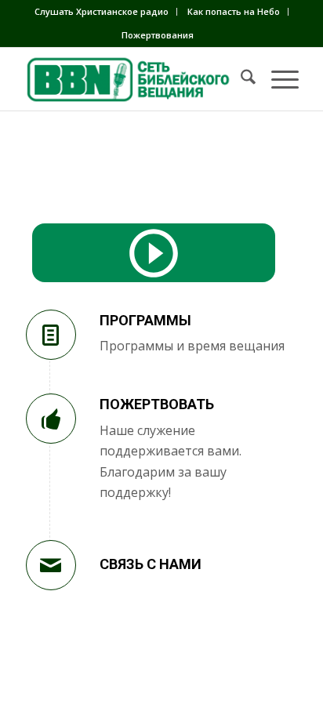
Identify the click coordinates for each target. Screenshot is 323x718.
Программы (145, 320)
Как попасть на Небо (233, 11)
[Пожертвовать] (51, 418)
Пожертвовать (157, 404)
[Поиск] (240, 79)
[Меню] (277, 79)
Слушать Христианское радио (101, 11)
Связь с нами (150, 564)
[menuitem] (102, 12)
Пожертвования (158, 35)
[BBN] (134, 79)
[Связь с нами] (51, 565)
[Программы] (51, 335)
